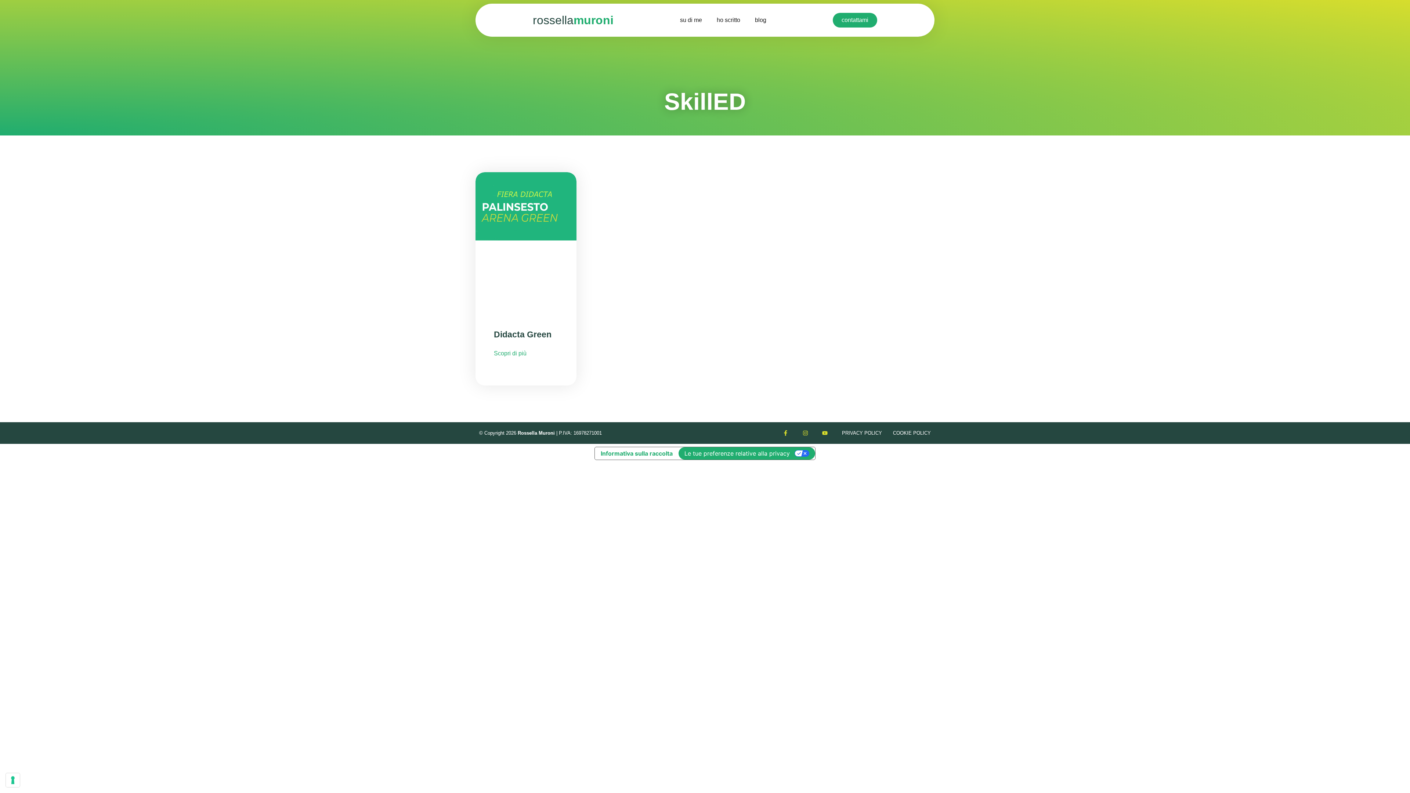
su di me (691, 20)
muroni (573, 20)
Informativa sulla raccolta (637, 453)
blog (760, 20)
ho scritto (728, 20)
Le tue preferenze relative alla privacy (737, 453)
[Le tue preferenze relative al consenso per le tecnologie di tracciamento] (13, 780)
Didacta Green (523, 334)
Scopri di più (510, 353)
